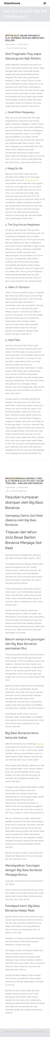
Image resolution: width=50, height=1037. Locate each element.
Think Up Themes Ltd (21, 1032)
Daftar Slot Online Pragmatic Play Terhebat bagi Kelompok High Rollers (24, 38)
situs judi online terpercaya (16, 48)
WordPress (42, 1032)
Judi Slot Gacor (22, 44)
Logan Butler (10, 44)
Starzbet (40, 744)
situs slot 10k (30, 180)
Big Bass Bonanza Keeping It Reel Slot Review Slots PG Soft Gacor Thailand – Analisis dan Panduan (24, 481)
